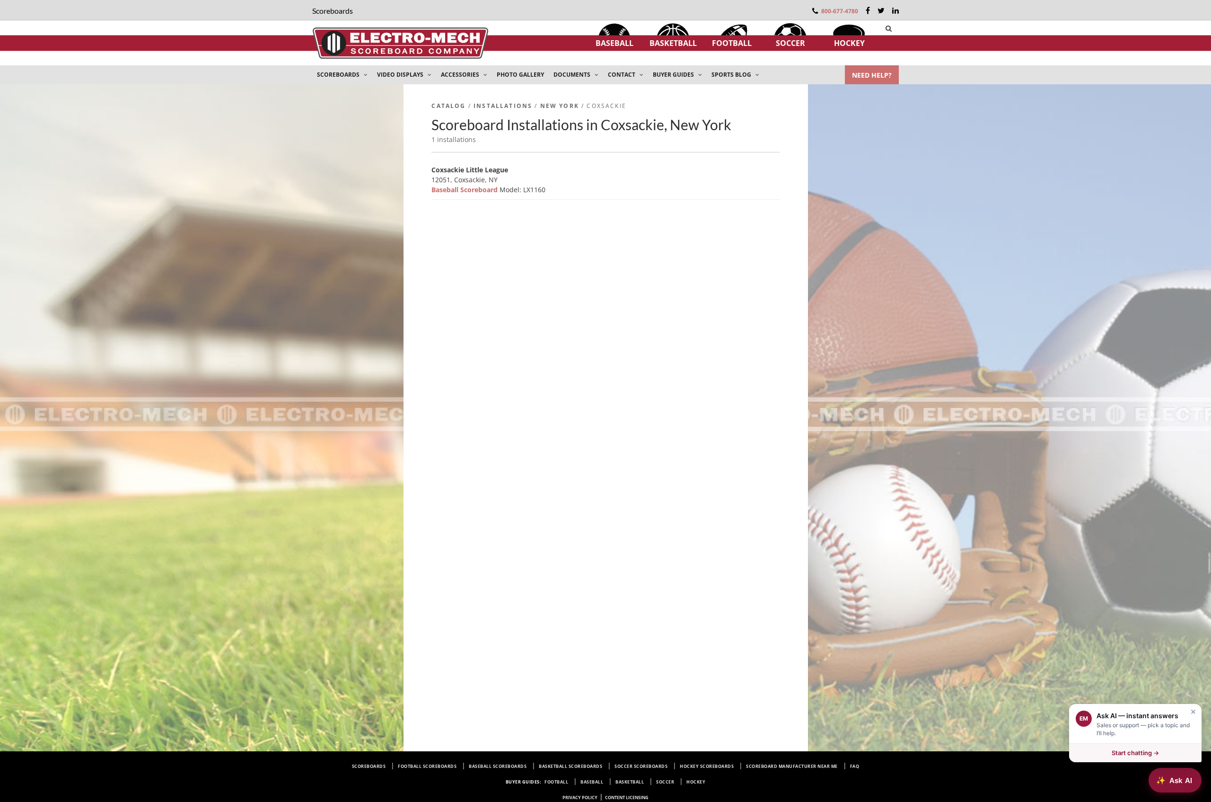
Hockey (849, 43)
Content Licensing (627, 797)
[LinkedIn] (895, 10)
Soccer (790, 43)
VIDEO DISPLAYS (401, 75)
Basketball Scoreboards (570, 766)
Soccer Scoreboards (640, 766)
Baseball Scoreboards (498, 766)
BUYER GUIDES (674, 75)
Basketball (673, 43)
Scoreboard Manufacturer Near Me (792, 766)
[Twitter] (881, 10)
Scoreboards (369, 766)
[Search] (888, 28)
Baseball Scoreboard (465, 189)
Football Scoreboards (427, 766)
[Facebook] (868, 10)
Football (732, 43)
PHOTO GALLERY (520, 75)
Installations (503, 106)
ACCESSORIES (461, 75)
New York (559, 106)
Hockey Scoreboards (707, 766)
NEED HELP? (872, 75)
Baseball (614, 43)
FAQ (855, 766)
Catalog (448, 106)
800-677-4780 (839, 11)
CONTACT (622, 75)
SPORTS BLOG (732, 75)
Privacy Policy (579, 797)
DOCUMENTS (572, 75)
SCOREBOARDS (339, 75)
